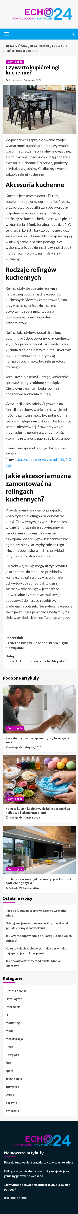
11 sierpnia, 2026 (32, 747)
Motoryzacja (14, 1039)
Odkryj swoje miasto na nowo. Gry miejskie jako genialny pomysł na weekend (38, 925)
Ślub (9, 1062)
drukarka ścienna (15, 1197)
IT (7, 1015)
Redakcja (14, 79)
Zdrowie (11, 1102)
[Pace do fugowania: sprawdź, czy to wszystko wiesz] (39, 709)
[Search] (73, 34)
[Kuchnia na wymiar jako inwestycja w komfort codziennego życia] (39, 850)
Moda (10, 1031)
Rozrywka (12, 1054)
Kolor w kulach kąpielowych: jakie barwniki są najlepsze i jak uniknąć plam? (38, 811)
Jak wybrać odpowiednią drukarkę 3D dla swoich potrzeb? (39, 938)
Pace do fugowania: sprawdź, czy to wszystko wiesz (36, 913)
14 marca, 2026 (31, 817)
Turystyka (12, 1086)
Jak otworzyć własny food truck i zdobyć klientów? (33, 963)
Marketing (13, 1023)
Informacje (13, 1007)
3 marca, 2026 (31, 888)
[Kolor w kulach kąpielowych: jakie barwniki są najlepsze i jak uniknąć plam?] (39, 779)
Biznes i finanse (16, 991)
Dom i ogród (15, 61)
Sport (9, 1070)
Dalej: (36, 658)
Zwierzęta (12, 1110)
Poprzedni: (37, 643)
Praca (9, 1046)
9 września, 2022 (32, 79)
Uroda (10, 1094)
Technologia (14, 1078)
